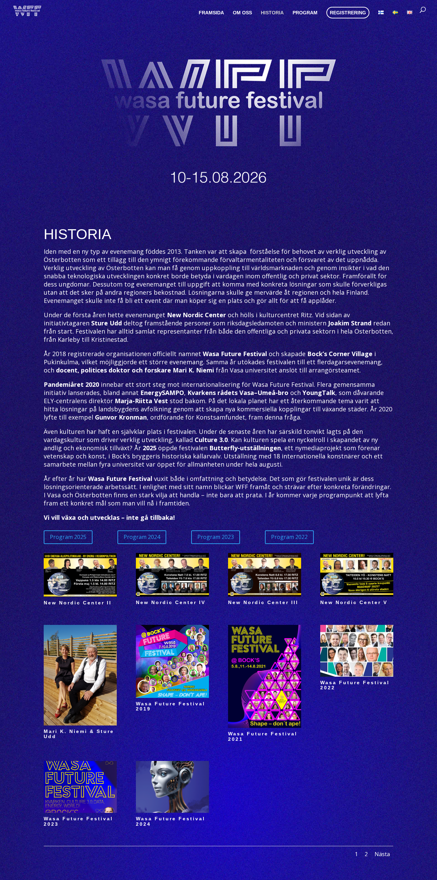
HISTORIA (272, 12)
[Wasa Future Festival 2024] (172, 811)
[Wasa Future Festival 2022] (356, 674)
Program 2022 (289, 537)
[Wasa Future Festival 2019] (172, 696)
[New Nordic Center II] (80, 595)
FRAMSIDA (211, 12)
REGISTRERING (348, 12)
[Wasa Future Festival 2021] (264, 726)
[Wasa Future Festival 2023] (80, 811)
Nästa (382, 854)
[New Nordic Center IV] (172, 594)
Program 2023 (215, 537)
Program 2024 (142, 537)
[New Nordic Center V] (356, 594)
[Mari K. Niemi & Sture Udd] (80, 723)
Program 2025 (68, 537)
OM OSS (242, 12)
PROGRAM (305, 12)
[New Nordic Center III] (264, 594)
